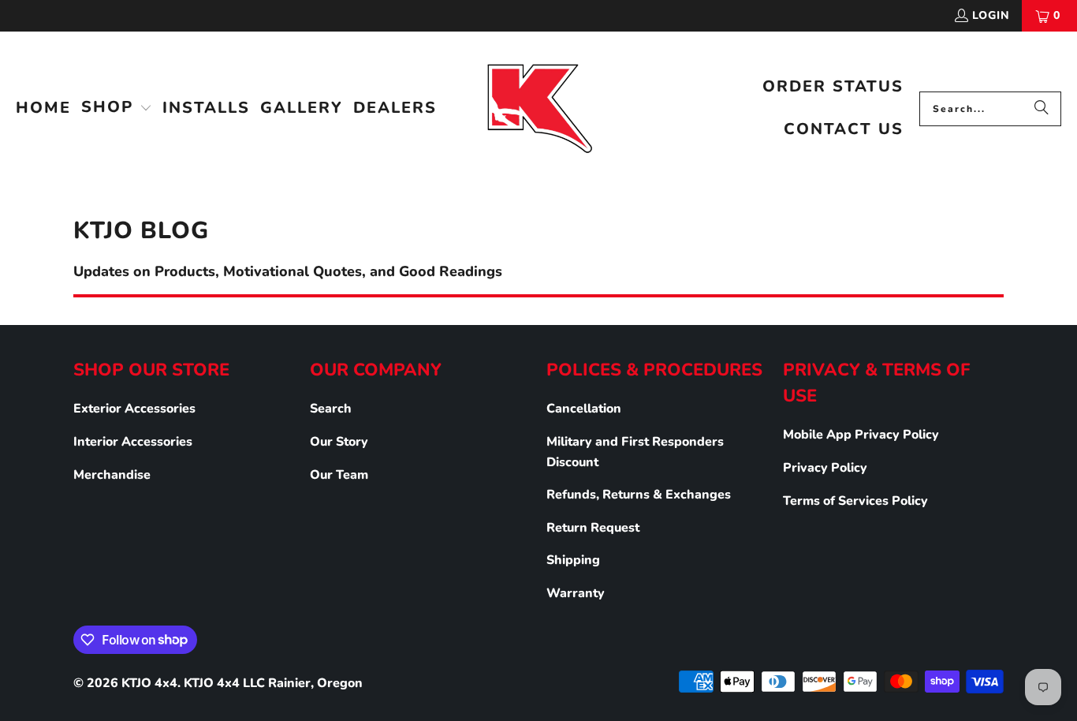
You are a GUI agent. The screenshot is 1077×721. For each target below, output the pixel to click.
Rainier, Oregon (315, 683)
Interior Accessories (132, 441)
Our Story (339, 441)
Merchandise (112, 475)
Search (331, 408)
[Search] (1041, 109)
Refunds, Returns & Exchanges (638, 494)
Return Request (592, 527)
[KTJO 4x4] (538, 108)
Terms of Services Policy (855, 501)
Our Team (339, 475)
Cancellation (583, 408)
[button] (116, 109)
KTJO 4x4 (149, 683)
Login (991, 15)
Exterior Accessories (134, 408)
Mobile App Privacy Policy (861, 434)
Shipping (573, 560)
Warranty (575, 593)
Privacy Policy (825, 467)
